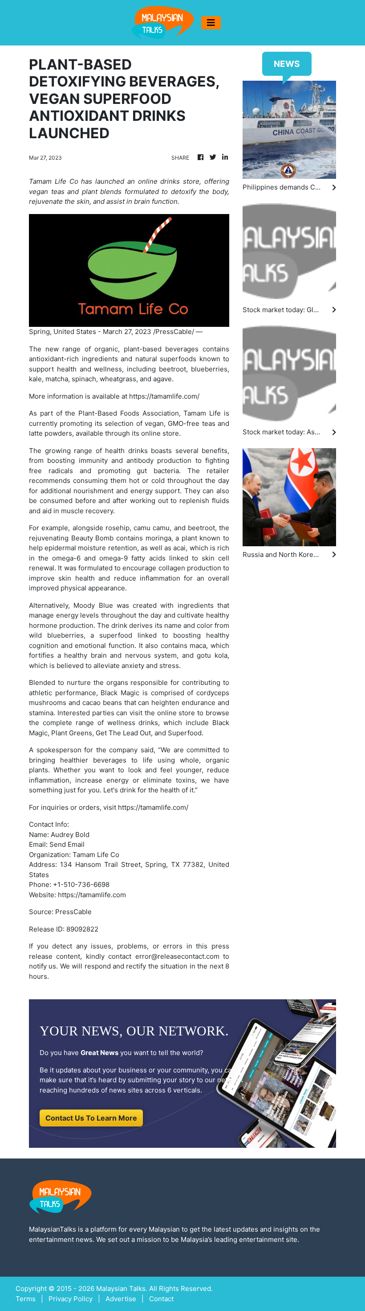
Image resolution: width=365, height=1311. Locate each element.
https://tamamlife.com (92, 894)
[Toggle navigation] (211, 22)
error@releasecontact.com (177, 956)
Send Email (67, 844)
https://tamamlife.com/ (164, 396)
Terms (26, 1299)
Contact (161, 1299)
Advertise (120, 1299)
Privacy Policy (71, 1299)
